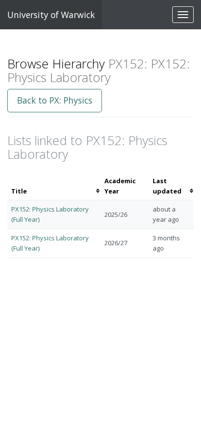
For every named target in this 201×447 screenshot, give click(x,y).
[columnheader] (53, 186)
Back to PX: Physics (54, 100)
